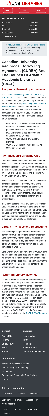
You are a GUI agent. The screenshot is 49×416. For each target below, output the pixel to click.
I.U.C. (4, 26)
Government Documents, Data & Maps (19, 375)
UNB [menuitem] (6, 409)
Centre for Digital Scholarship (15, 367)
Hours (23, 10)
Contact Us (7, 336)
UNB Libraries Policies (36, 45)
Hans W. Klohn (7, 32)
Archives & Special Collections (15, 363)
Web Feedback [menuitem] (8, 403)
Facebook (8, 393)
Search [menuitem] (7, 413)
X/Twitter (21, 393)
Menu (7, 10)
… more (5, 379)
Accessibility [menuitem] (32, 399)
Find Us (5, 339)
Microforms (7, 371)
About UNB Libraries (16, 45)
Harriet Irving (7, 22)
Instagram (34, 393)
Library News (8, 343)
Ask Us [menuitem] (18, 409)
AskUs (40, 10)
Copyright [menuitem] (6, 399)
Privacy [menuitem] (18, 399)
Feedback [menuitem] (32, 409)
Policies (5, 351)
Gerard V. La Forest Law (34, 351)
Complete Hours (10, 36)
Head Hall (6, 29)
